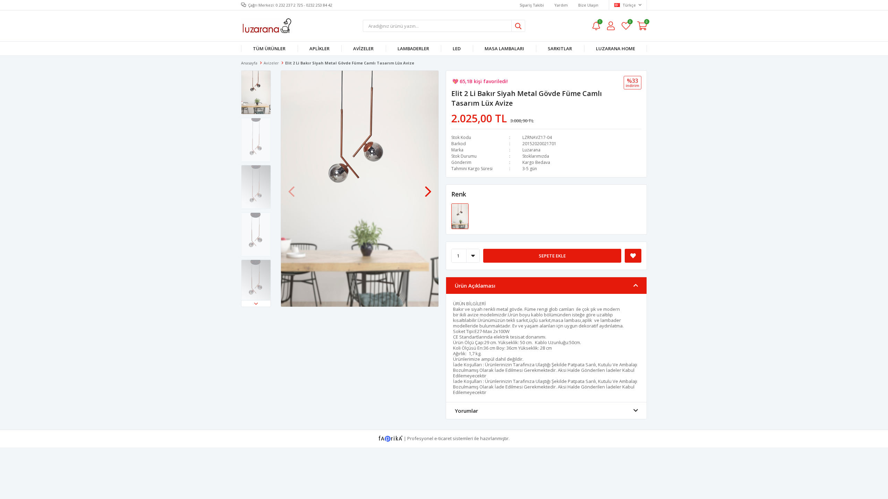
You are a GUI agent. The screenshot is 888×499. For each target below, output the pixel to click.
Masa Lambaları (504, 48)
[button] (256, 303)
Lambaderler (413, 48)
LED (457, 48)
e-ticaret (443, 438)
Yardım (561, 5)
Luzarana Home (615, 48)
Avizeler (363, 48)
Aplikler (319, 48)
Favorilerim (629, 22)
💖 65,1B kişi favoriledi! (480, 81)
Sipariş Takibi (532, 5)
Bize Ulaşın (588, 5)
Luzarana (531, 150)
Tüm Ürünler (269, 48)
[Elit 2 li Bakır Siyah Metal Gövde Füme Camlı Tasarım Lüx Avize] (460, 216)
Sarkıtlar (560, 48)
